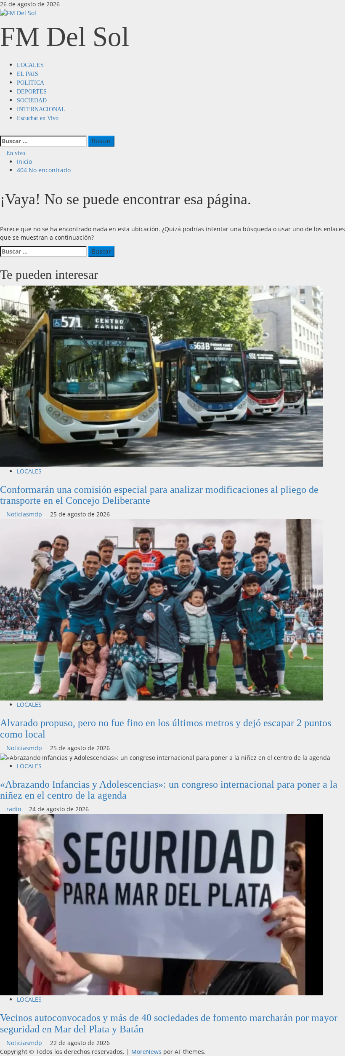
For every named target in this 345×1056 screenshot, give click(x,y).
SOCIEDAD (32, 100)
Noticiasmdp (25, 514)
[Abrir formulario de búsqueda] (2, 131)
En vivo (15, 153)
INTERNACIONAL (41, 109)
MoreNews (146, 1052)
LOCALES (30, 65)
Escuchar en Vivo (37, 118)
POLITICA (30, 83)
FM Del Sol (64, 36)
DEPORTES (32, 91)
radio (14, 809)
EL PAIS (27, 74)
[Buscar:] (43, 141)
